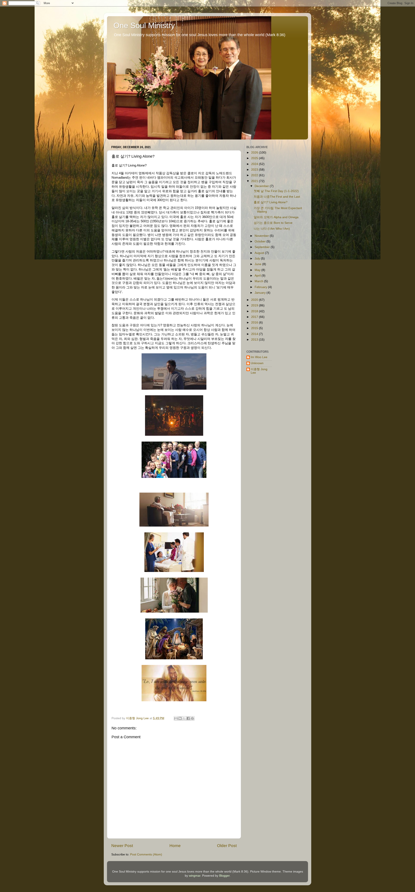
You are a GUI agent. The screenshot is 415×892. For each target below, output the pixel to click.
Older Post (227, 845)
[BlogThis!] (180, 718)
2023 (255, 169)
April (258, 275)
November (262, 235)
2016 (255, 322)
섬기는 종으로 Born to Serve (273, 222)
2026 (255, 152)
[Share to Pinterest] (192, 718)
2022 (255, 175)
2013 (255, 339)
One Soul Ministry (144, 25)
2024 (255, 164)
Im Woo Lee (259, 357)
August (260, 253)
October (261, 241)
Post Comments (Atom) (146, 854)
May (258, 270)
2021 (255, 181)
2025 (255, 158)
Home (175, 845)
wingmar (194, 875)
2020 (255, 299)
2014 (255, 334)
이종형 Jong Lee (259, 371)
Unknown (257, 363)
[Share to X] (184, 718)
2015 (255, 328)
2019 (255, 305)
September (263, 247)
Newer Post (122, 845)
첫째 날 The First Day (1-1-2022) (276, 191)
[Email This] (176, 718)
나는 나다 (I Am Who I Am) (272, 228)
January (261, 292)
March (259, 281)
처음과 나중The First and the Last (277, 196)
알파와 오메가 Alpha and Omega (276, 217)
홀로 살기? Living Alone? (270, 202)
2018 (255, 311)
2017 (255, 317)
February (261, 287)
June (258, 264)
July (258, 258)
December (262, 186)
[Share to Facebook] (188, 718)
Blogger (224, 875)
